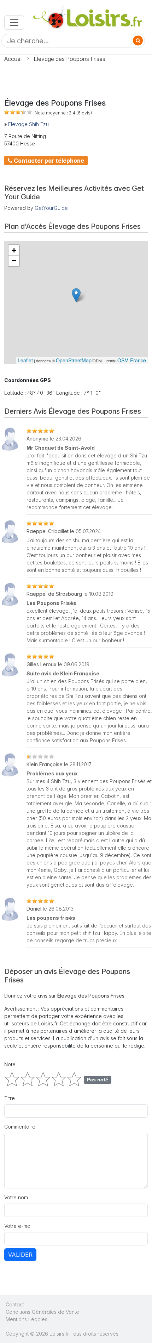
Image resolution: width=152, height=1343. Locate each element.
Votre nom (16, 1197)
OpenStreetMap (74, 360)
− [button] (14, 260)
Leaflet (25, 360)
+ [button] (14, 250)
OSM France (131, 360)
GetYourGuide (51, 208)
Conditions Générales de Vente (42, 1312)
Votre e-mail (18, 1226)
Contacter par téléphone (48, 160)
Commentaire (19, 1127)
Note (10, 1064)
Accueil (13, 58)
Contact (15, 1304)
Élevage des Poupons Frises (69, 58)
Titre (9, 1098)
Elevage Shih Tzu (28, 124)
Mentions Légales (26, 1319)
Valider (20, 1254)
